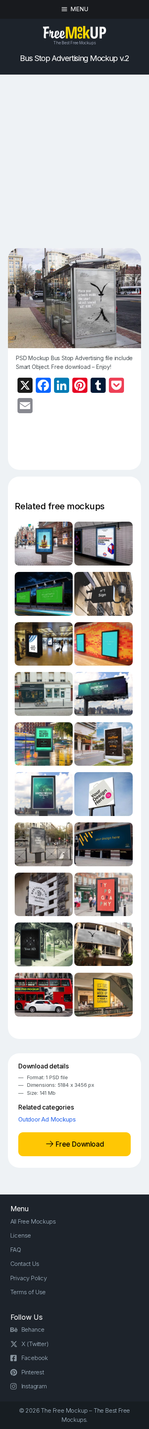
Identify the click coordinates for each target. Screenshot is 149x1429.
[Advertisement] (74, 161)
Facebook (34, 1358)
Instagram (34, 1386)
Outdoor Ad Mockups (46, 1119)
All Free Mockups (33, 1221)
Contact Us (24, 1263)
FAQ (15, 1250)
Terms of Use (28, 1292)
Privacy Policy (28, 1278)
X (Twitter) (35, 1344)
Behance (33, 1329)
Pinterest (32, 1372)
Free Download (79, 1144)
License (20, 1235)
